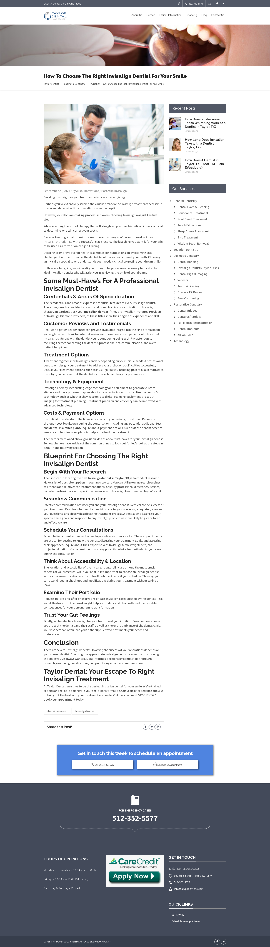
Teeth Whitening (188, 286)
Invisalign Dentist (84, 711)
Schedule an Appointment (169, 764)
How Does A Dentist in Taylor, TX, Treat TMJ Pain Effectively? (204, 164)
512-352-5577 (196, 3)
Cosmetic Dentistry (74, 83)
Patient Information (170, 15)
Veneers (183, 280)
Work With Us (180, 915)
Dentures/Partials (189, 316)
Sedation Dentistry (186, 249)
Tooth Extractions (189, 225)
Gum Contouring (188, 298)
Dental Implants (188, 329)
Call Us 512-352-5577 (104, 764)
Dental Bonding (188, 262)
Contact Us (217, 15)
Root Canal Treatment (192, 219)
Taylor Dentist (51, 83)
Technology (181, 341)
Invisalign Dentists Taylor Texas (198, 268)
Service (151, 15)
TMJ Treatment (188, 237)
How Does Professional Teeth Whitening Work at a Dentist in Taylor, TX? (205, 123)
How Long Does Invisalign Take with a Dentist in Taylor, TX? (205, 143)
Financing (191, 15)
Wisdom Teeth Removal (193, 243)
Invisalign (95, 83)
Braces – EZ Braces (190, 292)
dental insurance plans (64, 428)
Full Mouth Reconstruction (195, 323)
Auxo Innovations (87, 191)
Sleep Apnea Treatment (193, 231)
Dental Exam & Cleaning (193, 207)
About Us (136, 15)
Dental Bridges (187, 310)
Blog (204, 15)
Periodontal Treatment (193, 213)
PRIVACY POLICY (102, 941)
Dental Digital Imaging (193, 274)
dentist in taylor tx (58, 711)
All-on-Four (185, 335)
